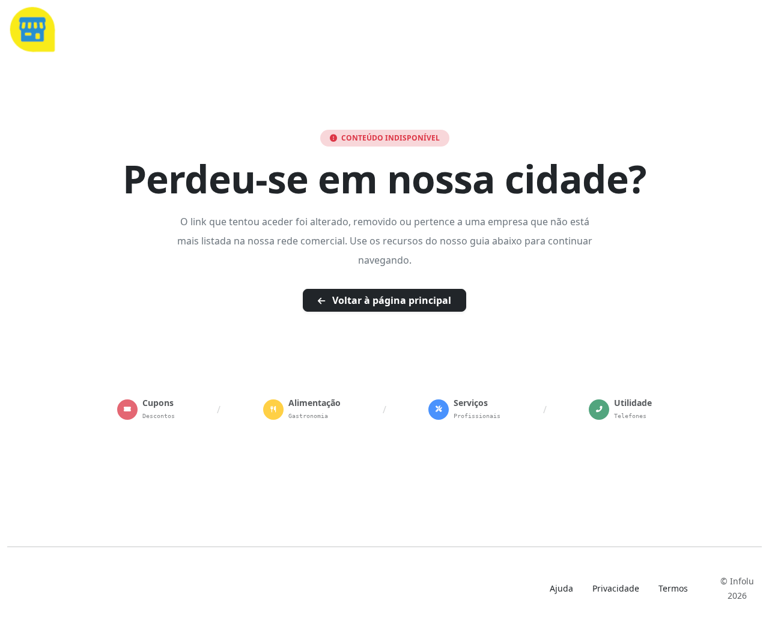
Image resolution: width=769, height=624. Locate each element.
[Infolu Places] (32, 27)
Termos (673, 588)
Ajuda (561, 588)
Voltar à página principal (390, 300)
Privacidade (615, 588)
